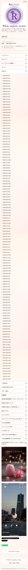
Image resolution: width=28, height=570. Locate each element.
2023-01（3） (6, 189)
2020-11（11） (7, 257)
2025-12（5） (6, 96)
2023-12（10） (7, 160)
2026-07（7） (6, 78)
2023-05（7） (6, 178)
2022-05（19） (7, 210)
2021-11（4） (6, 225)
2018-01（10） (7, 339)
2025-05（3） (6, 115)
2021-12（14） (7, 223)
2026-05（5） (6, 83)
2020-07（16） (7, 268)
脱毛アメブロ (5, 411)
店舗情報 (4, 395)
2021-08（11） (7, 233)
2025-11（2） (6, 99)
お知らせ (4, 71)
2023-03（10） (7, 183)
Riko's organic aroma (10, 568)
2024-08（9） (6, 138)
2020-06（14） (7, 270)
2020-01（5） (6, 284)
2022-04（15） (7, 212)
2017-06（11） (7, 357)
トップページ (5, 55)
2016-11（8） (6, 376)
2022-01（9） (6, 220)
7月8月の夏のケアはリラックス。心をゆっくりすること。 (14, 443)
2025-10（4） (6, 101)
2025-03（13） (7, 120)
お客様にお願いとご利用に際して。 (11, 407)
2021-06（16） (7, 239)
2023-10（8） (6, 165)
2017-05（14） (7, 360)
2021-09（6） (6, 231)
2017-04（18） (7, 363)
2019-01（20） (7, 307)
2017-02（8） (6, 368)
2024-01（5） (6, 157)
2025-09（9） (6, 104)
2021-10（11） (7, 228)
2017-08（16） (7, 352)
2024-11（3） (6, 130)
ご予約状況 (4, 383)
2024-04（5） (6, 149)
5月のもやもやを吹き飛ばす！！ (10, 434)
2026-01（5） (6, 94)
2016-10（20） (7, 379)
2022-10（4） (6, 196)
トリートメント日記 (7, 426)
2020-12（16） (7, 255)
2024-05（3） (6, 146)
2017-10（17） (7, 347)
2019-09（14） (7, 294)
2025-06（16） (7, 112)
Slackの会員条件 (6, 422)
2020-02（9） (6, 281)
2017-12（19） (7, 342)
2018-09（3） (6, 318)
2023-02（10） (7, 186)
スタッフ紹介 (5, 391)
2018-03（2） (6, 334)
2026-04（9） (6, 86)
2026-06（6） (6, 80)
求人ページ (4, 59)
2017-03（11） (7, 365)
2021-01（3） (6, 252)
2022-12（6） (6, 191)
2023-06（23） (7, 175)
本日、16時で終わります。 (9, 43)
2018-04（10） (7, 331)
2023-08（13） (7, 170)
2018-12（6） (6, 310)
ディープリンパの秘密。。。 (9, 63)
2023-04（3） (6, 181)
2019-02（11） (7, 305)
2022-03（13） (7, 215)
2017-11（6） (6, 344)
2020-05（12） (7, 273)
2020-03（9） (6, 278)
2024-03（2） (6, 152)
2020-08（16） (7, 265)
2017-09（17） (7, 350)
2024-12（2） (6, 128)
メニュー (4, 67)
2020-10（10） (7, 260)
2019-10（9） (6, 291)
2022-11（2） (6, 194)
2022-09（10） (7, 199)
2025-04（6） (6, 117)
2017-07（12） (7, 355)
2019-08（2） (6, 297)
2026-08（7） (6, 75)
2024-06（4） (6, 144)
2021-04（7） (6, 244)
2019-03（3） (6, 302)
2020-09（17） (7, 262)
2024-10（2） (6, 133)
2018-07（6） (6, 323)
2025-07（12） (7, 109)
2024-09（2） (6, 136)
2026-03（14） (7, 88)
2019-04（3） (6, 299)
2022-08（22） (7, 202)
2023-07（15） (7, 173)
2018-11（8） (6, 313)
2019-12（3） (6, 286)
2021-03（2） (6, 247)
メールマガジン (6, 415)
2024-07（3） (6, 141)
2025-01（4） (6, 125)
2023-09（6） (6, 167)
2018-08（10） (7, 320)
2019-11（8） (6, 289)
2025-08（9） (6, 107)
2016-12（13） (7, 373)
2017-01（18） (7, 371)
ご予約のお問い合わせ (7, 387)
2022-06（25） (7, 207)
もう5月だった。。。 (7, 430)
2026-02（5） (6, 91)
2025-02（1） (6, 123)
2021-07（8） (6, 236)
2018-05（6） (6, 328)
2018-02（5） (6, 336)
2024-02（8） (6, 154)
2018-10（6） (6, 315)
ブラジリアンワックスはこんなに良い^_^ (13, 419)
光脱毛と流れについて (7, 403)
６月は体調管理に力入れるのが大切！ (11, 438)
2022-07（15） (7, 204)
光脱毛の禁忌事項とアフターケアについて (13, 399)
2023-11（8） (6, 162)
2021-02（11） (7, 249)
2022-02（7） (6, 218)
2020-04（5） (6, 276)
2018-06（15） (7, 326)
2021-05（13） (7, 241)
